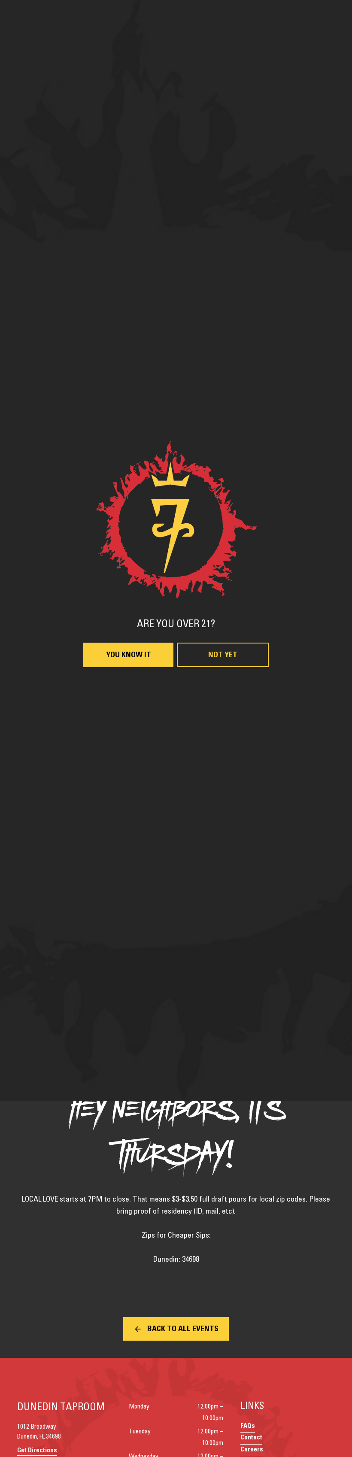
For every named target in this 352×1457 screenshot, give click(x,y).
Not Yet (222, 833)
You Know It (128, 833)
